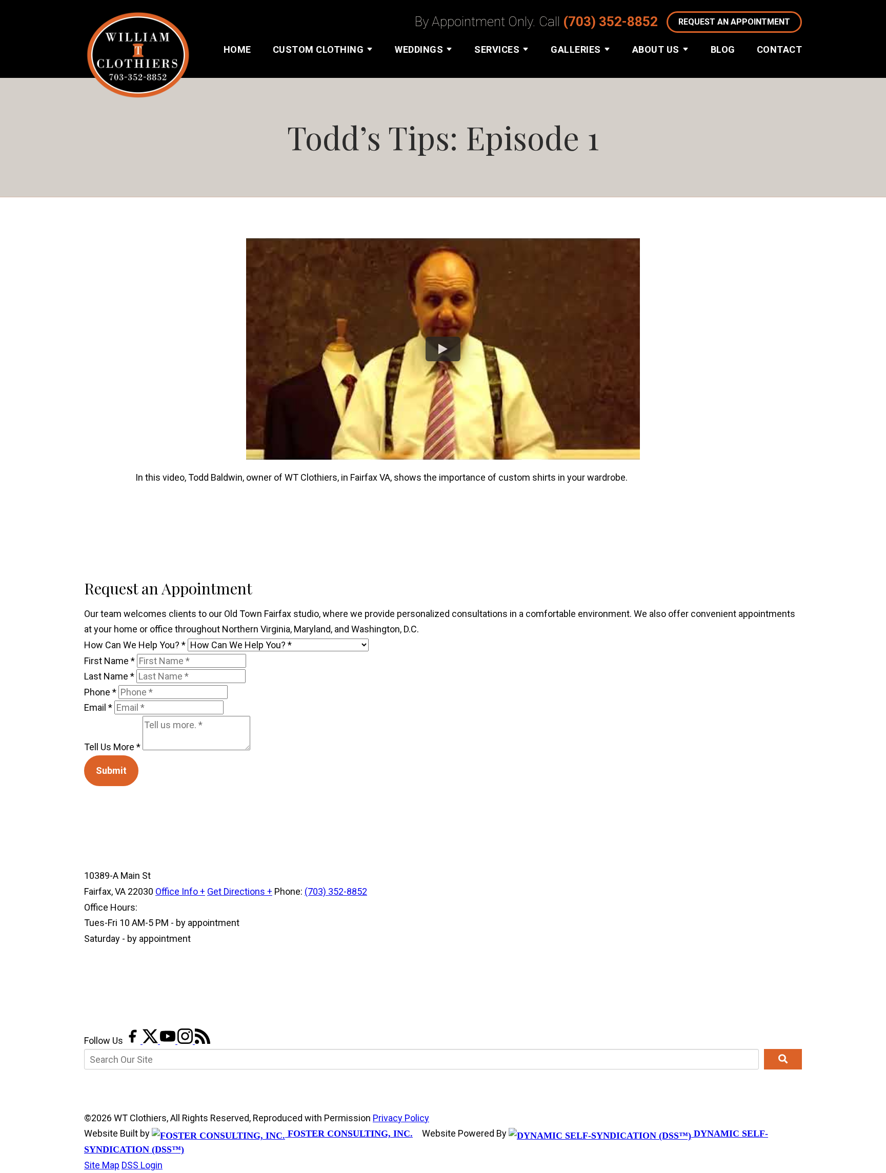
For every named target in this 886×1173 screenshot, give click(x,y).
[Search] (783, 1059)
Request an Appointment (734, 22)
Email (98, 707)
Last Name (109, 676)
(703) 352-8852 (610, 21)
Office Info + (180, 891)
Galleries (576, 49)
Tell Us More (112, 747)
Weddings (419, 49)
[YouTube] (168, 1040)
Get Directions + (239, 891)
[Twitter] (151, 1040)
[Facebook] (134, 1040)
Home (237, 49)
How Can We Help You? (135, 645)
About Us (655, 49)
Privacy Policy (401, 1118)
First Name (109, 660)
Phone (100, 692)
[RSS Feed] (202, 1040)
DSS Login (142, 1165)
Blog (723, 49)
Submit (111, 770)
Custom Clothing (318, 49)
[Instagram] (186, 1040)
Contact (779, 49)
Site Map (101, 1165)
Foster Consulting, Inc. (349, 1133)
